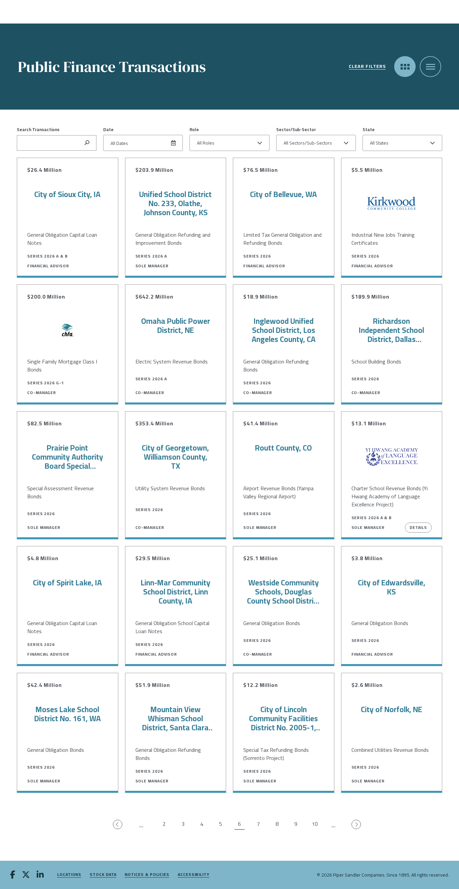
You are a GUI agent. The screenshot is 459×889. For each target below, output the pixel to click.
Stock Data (103, 874)
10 (315, 824)
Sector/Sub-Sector (296, 129)
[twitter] (26, 875)
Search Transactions (38, 129)
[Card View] (405, 66)
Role (194, 129)
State (369, 129)
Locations (69, 874)
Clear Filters (367, 67)
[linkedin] (40, 875)
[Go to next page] (356, 825)
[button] (229, 143)
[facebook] (12, 875)
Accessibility (193, 874)
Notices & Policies (147, 874)
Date (108, 129)
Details (418, 527)
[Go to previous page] (118, 825)
